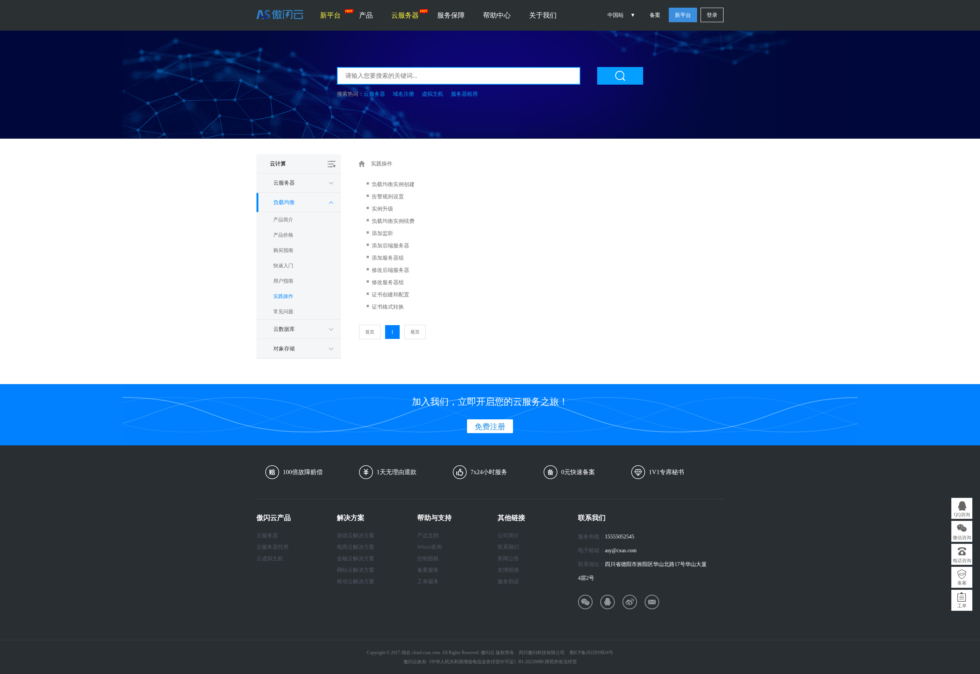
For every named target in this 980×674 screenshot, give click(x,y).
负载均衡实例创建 (393, 184)
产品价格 (283, 235)
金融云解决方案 (355, 558)
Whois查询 (429, 547)
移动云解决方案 (355, 581)
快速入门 (283, 265)
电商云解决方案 (355, 547)
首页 (369, 332)
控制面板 (428, 558)
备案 (655, 15)
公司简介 (508, 535)
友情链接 (508, 570)
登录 (712, 15)
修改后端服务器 (390, 270)
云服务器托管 (272, 547)
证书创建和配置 (390, 295)
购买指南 (283, 250)
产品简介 (283, 219)
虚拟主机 (432, 94)
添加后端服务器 (390, 246)
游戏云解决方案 (355, 535)
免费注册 (490, 426)
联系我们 (508, 547)
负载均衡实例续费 (393, 221)
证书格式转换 (388, 307)
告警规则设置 (388, 197)
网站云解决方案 (355, 570)
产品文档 (428, 535)
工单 (962, 606)
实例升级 (382, 209)
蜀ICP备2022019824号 (591, 652)
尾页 (415, 332)
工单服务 (428, 581)
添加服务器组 (388, 258)
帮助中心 (497, 15)
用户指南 (283, 281)
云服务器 (405, 15)
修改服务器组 (388, 282)
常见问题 (283, 311)
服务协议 (508, 581)
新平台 (330, 15)
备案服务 (428, 570)
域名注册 (403, 94)
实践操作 (283, 296)
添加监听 (382, 233)
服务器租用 (464, 94)
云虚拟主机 (269, 558)
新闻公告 (508, 558)
